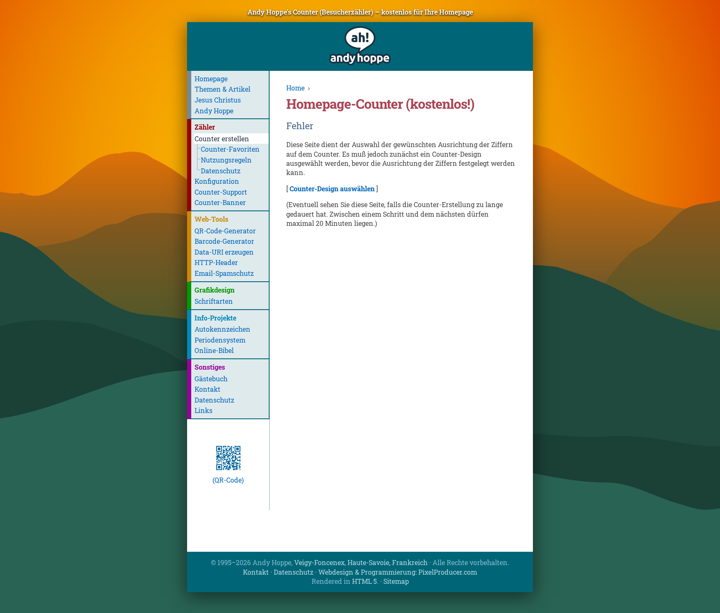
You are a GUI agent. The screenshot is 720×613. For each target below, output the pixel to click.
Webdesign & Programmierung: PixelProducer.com (397, 572)
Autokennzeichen (222, 329)
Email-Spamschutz (224, 273)
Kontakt (207, 389)
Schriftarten (214, 301)
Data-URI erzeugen (224, 252)
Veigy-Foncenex (319, 562)
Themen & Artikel (222, 89)
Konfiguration (217, 181)
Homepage (211, 78)
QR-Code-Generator (225, 230)
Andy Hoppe (214, 110)
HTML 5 (364, 581)
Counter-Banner (220, 202)
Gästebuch (211, 378)
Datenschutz (220, 170)
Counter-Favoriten (230, 149)
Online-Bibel (214, 350)
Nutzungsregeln (226, 159)
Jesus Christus (218, 99)
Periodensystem (220, 339)
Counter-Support (221, 192)
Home (295, 87)
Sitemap (396, 581)
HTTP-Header (216, 262)
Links (203, 410)
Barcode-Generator (224, 241)
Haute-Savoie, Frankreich (388, 562)
